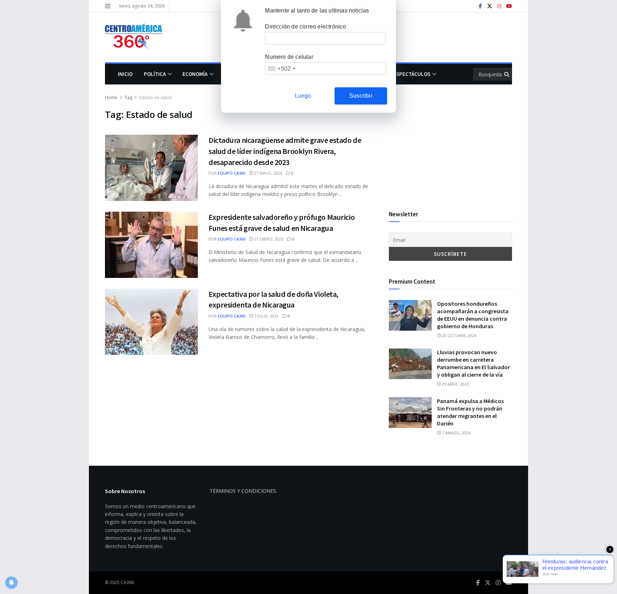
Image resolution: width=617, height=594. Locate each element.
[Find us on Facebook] (480, 6)
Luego (303, 96)
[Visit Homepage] (137, 37)
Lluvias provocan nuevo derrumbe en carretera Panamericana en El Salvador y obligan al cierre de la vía (473, 363)
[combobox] (281, 68)
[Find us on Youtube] (509, 6)
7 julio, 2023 (266, 316)
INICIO (125, 74)
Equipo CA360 (231, 173)
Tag (128, 97)
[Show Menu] (107, 6)
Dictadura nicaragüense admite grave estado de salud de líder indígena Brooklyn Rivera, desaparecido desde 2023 (285, 151)
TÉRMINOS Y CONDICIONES (243, 490)
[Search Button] (507, 74)
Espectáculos (411, 74)
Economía (194, 74)
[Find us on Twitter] (489, 6)
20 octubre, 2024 (458, 335)
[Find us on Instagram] (499, 6)
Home (111, 97)
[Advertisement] (450, 143)
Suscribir (360, 96)
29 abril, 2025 (455, 384)
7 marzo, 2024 (455, 432)
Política (155, 74)
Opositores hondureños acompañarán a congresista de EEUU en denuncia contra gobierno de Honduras (472, 315)
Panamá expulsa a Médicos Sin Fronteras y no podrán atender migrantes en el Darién (470, 412)
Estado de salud (155, 97)
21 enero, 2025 (268, 239)
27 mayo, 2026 (267, 173)
